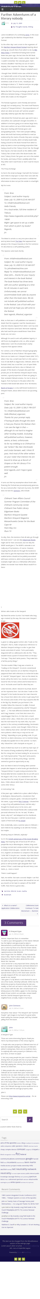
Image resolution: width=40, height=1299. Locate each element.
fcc (18, 1152)
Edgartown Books (29, 539)
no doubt (14, 1171)
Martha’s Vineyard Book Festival (15, 46)
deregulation (8, 1152)
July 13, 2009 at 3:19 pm (16, 1006)
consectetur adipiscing (31, 1244)
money (9, 1167)
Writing (30, 26)
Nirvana (19, 1250)
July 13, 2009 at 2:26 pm (16, 932)
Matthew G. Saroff (8, 1223)
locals (19, 890)
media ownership (23, 1164)
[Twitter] (19, 2)
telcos (3, 1177)
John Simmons (14, 1003)
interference (20, 1160)
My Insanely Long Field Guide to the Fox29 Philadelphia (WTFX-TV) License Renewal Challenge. (19, 1208)
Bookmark (7, 893)
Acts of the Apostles (29, 1196)
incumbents (11, 1160)
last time (7, 890)
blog (23, 1141)
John (11, 1025)
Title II (6, 1177)
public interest (30, 1171)
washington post (5, 1180)
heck (5, 1160)
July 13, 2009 (17, 23)
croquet (35, 1147)
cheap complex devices (9, 1147)
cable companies (6, 1144)
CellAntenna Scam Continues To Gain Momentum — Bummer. (30, 906)
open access (21, 1171)
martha (24, 890)
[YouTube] (15, 2)
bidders (19, 1141)
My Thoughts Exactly (20, 26)
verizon (25, 1177)
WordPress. (27, 1250)
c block (25, 1144)
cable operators (17, 1144)
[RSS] (23, 2)
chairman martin (33, 1144)
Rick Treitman (24, 801)
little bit (13, 890)
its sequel (22, 820)
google (29, 1156)
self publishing (25, 1175)
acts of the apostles (9, 1141)
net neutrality (19, 1167)
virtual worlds (33, 1177)
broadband (28, 1141)
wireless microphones (27, 1180)
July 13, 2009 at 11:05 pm (16, 1028)
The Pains (18, 240)
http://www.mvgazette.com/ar (19, 1094)
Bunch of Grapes (7, 387)
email (13, 1152)
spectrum (32, 1175)
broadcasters (35, 1141)
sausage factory (14, 1175)
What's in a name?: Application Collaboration (10, 905)
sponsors (17, 490)
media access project (9, 1163)
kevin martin (30, 1160)
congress (28, 1147)
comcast (21, 1147)
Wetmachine (11, 6)
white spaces (15, 1180)
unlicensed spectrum (16, 1177)
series (27, 34)
